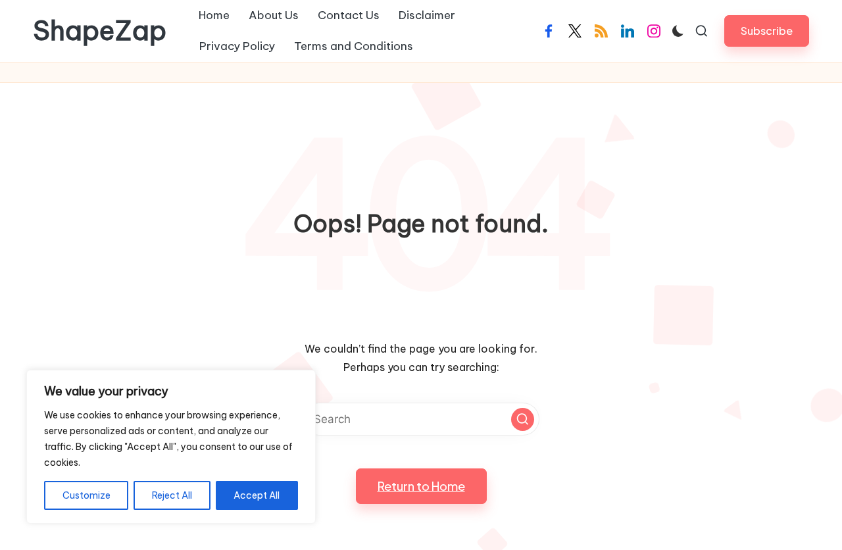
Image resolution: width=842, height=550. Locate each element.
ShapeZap (99, 30)
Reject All (172, 495)
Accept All (257, 495)
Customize (86, 495)
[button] (766, 30)
